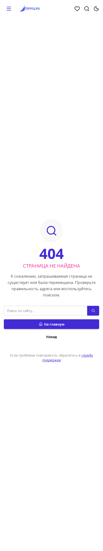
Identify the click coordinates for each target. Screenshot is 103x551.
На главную (54, 324)
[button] (9, 8)
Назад (51, 336)
